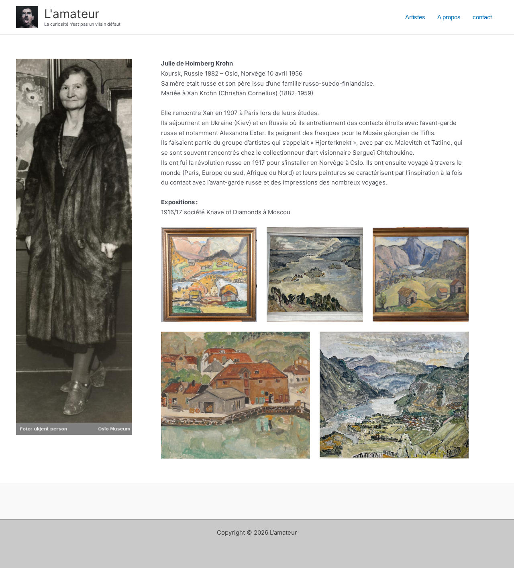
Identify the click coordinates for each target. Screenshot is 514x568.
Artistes (415, 17)
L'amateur (71, 13)
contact (482, 17)
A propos (449, 17)
